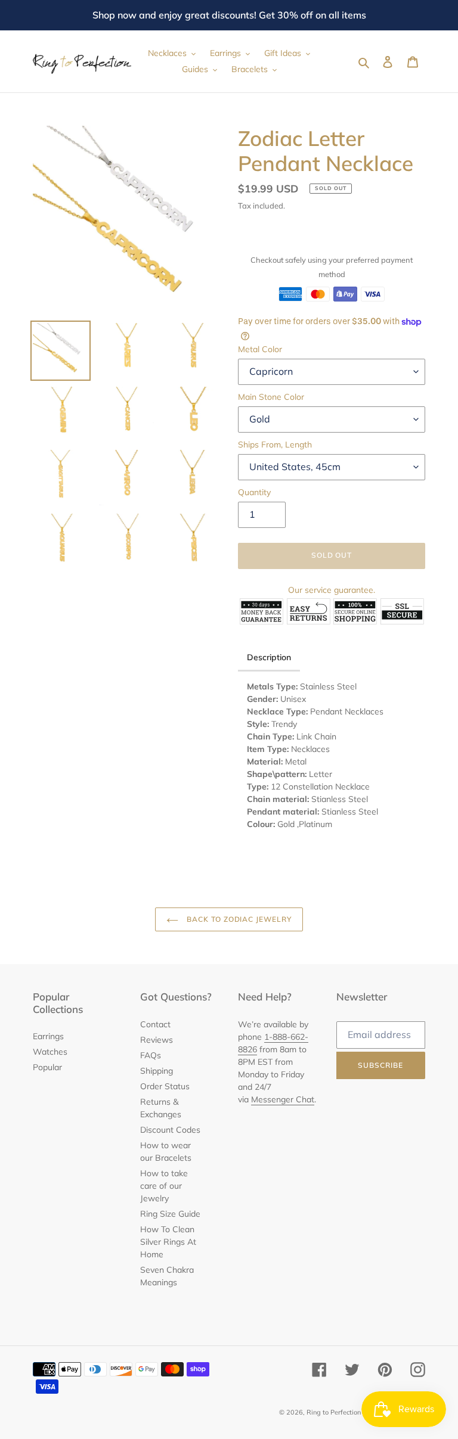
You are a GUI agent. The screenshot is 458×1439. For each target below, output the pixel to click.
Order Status (165, 1086)
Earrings (48, 1036)
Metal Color (260, 349)
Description (269, 657)
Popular (47, 1067)
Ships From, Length (275, 444)
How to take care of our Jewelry (164, 1186)
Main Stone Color (271, 396)
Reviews (156, 1039)
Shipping (156, 1070)
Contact (155, 1024)
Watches (50, 1051)
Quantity (254, 492)
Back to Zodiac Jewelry (238, 919)
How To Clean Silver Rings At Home (168, 1242)
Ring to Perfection (334, 1412)
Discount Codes (170, 1129)
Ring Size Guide (170, 1213)
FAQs (150, 1055)
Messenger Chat (282, 1099)
